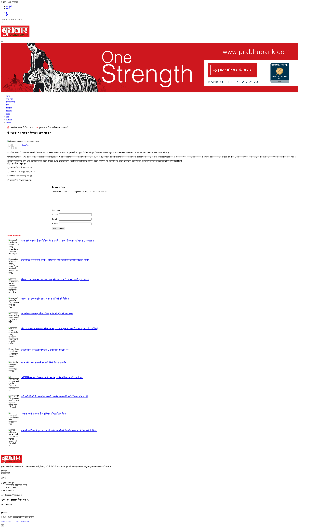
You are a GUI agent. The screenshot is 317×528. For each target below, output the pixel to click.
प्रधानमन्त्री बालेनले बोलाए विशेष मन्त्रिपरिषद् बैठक (43, 413)
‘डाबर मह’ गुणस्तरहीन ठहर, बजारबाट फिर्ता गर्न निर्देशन (45, 298)
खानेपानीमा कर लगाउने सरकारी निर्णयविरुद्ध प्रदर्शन (43, 362)
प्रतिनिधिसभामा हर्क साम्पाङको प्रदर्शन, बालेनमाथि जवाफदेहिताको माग (52, 377)
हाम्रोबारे (9, 6)
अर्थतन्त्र (9, 111)
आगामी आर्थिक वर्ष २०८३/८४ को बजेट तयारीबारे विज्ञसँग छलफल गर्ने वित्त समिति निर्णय (59, 430)
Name (55, 215)
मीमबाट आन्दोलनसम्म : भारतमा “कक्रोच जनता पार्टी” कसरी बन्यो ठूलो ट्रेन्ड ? (55, 279)
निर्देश (7, 117)
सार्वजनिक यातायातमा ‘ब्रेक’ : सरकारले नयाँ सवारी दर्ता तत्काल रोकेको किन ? (55, 260)
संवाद (7, 105)
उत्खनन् (8, 123)
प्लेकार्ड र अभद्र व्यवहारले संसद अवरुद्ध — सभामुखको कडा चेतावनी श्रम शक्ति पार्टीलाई (59, 328)
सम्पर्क (8, 8)
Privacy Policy (6, 521)
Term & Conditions (21, 521)
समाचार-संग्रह (10, 102)
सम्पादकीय (9, 108)
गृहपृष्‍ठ (8, 96)
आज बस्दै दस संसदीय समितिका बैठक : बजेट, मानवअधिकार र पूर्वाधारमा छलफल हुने (57, 240)
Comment (56, 210)
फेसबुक (4, 509)
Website (55, 224)
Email (55, 219)
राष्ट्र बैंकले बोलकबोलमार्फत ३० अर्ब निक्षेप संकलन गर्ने (44, 350)
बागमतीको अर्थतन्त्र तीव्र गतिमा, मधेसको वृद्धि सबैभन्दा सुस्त (47, 313)
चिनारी (8, 114)
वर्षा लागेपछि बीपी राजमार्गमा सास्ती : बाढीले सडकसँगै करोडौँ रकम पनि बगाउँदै (54, 396)
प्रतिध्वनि (9, 120)
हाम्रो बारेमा (9, 99)
